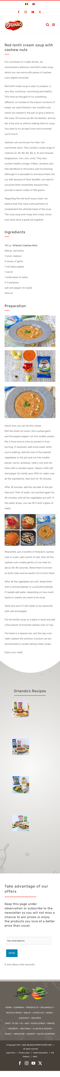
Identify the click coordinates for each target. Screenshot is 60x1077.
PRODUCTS (32, 1007)
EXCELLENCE (38, 1023)
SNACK (51, 1023)
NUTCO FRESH (14, 1013)
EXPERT (31, 1034)
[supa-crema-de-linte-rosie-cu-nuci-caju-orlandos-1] (30, 351)
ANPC (35, 1057)
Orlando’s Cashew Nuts (25, 245)
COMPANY (19, 1007)
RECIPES (36, 1018)
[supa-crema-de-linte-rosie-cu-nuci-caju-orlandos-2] (30, 387)
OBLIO (27, 1013)
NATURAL (26, 1028)
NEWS (49, 1013)
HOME (9, 1007)
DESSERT (13, 1028)
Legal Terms (11, 1053)
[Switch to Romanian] (26, 4)
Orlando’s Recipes (30, 691)
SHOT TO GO (11, 1023)
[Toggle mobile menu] (53, 24)
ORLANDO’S (46, 1007)
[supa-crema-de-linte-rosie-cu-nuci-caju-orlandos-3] (30, 515)
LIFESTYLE (38, 1013)
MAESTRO (19, 1034)
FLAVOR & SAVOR (42, 1028)
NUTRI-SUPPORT (46, 1034)
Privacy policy (24, 1053)
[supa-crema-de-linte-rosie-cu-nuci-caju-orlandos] (30, 316)
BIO (27, 1023)
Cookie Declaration (40, 1053)
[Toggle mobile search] (47, 24)
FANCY (8, 1034)
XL (21, 1023)
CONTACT (24, 1018)
